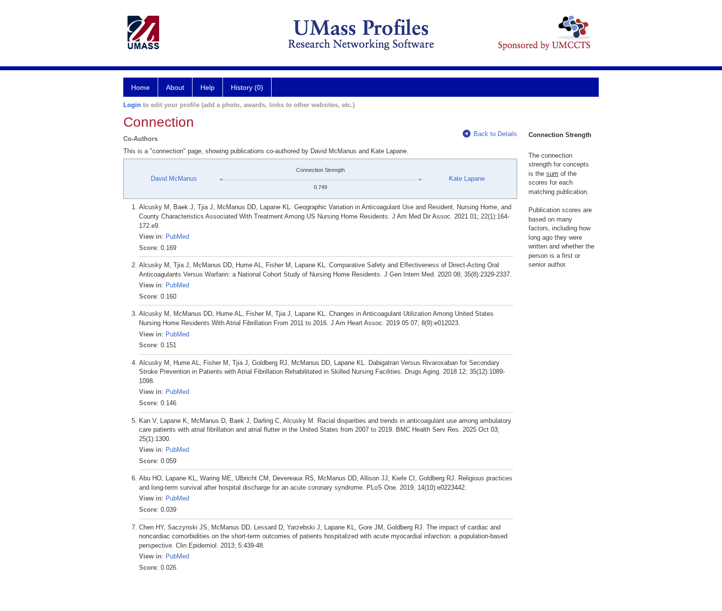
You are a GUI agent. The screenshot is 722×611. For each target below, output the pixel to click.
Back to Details (495, 134)
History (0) (247, 87)
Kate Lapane (467, 178)
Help (207, 87)
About (175, 87)
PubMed (177, 236)
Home (140, 87)
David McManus (174, 178)
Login (132, 105)
